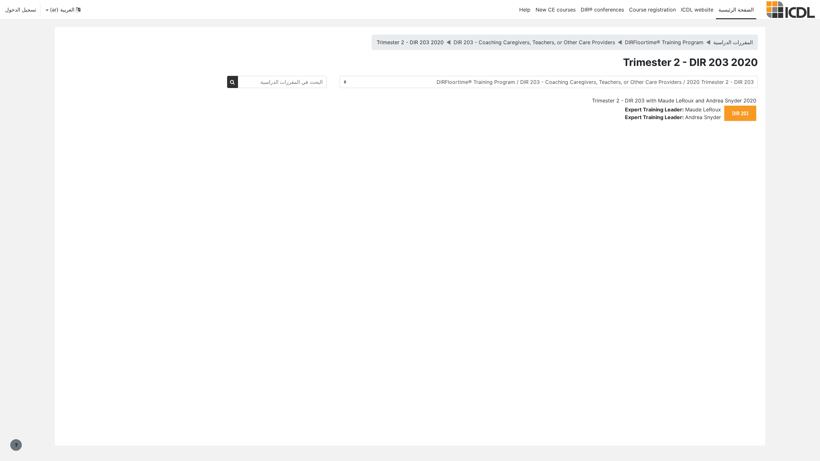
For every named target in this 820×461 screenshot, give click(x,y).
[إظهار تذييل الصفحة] (16, 445)
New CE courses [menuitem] (556, 9)
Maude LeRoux (703, 109)
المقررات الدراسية (733, 42)
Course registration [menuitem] (652, 9)
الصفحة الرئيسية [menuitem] (736, 9)
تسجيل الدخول (20, 9)
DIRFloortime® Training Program (664, 42)
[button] (63, 9)
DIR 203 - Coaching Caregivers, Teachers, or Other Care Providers (534, 42)
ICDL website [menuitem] (697, 9)
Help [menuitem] (524, 9)
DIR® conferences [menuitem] (602, 9)
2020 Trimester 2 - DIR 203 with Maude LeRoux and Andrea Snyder (674, 100)
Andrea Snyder (703, 117)
